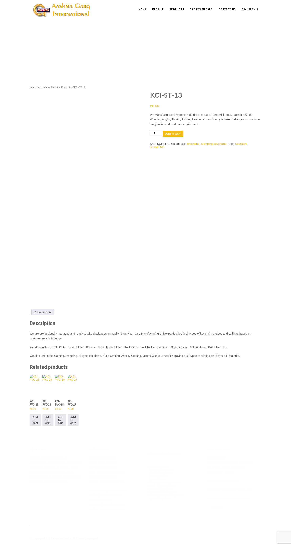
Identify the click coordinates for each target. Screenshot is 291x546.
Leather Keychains (160, 489)
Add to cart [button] (35, 420)
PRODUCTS (176, 9)
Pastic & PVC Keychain (163, 492)
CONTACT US (227, 9)
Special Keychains (159, 498)
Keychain (241, 143)
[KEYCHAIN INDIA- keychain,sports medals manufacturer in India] (61, 1)
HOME (142, 9)
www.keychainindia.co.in (235, 498)
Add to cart (172, 133)
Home (33, 87)
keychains (43, 87)
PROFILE (158, 9)
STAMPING (157, 147)
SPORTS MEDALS (201, 9)
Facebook (216, 507)
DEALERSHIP (250, 9)
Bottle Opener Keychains (164, 482)
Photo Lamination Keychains (166, 495)
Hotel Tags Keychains (162, 485)
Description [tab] (42, 312)
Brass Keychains (159, 466)
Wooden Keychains (160, 473)
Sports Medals (157, 479)
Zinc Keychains (158, 476)
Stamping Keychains (61, 87)
